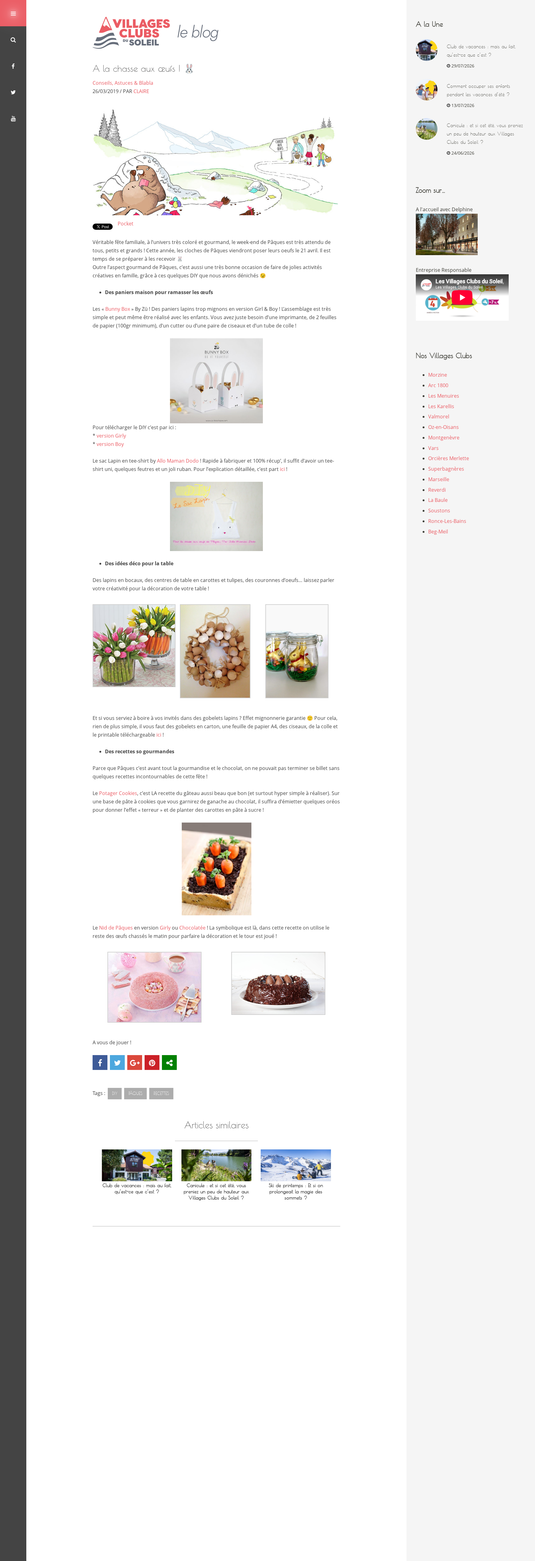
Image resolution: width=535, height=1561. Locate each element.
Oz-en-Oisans (443, 427)
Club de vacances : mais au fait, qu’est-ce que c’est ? (136, 1189)
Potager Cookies (118, 793)
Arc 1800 (438, 385)
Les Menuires (443, 395)
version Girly (111, 435)
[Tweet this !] (117, 1062)
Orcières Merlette (448, 458)
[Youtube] (13, 118)
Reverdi (437, 489)
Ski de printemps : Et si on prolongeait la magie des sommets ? (296, 1192)
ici (282, 469)
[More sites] (169, 1062)
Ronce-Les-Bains (447, 521)
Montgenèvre (443, 437)
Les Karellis (441, 406)
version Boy (110, 444)
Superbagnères (446, 468)
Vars (433, 448)
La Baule (438, 500)
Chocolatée (192, 927)
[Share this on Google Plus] (134, 1062)
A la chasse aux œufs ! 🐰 (144, 68)
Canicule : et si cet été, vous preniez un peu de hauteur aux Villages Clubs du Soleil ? (216, 1192)
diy (114, 1093)
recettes (161, 1093)
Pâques (135, 1093)
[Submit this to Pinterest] (152, 1062)
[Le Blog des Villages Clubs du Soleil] (160, 33)
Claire (141, 91)
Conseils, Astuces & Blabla (123, 82)
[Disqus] (216, 1320)
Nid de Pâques (116, 927)
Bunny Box (117, 309)
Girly (165, 927)
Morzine (437, 374)
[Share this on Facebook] (100, 1062)
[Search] (13, 39)
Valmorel (438, 416)
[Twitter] (13, 92)
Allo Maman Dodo (178, 460)
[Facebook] (13, 66)
